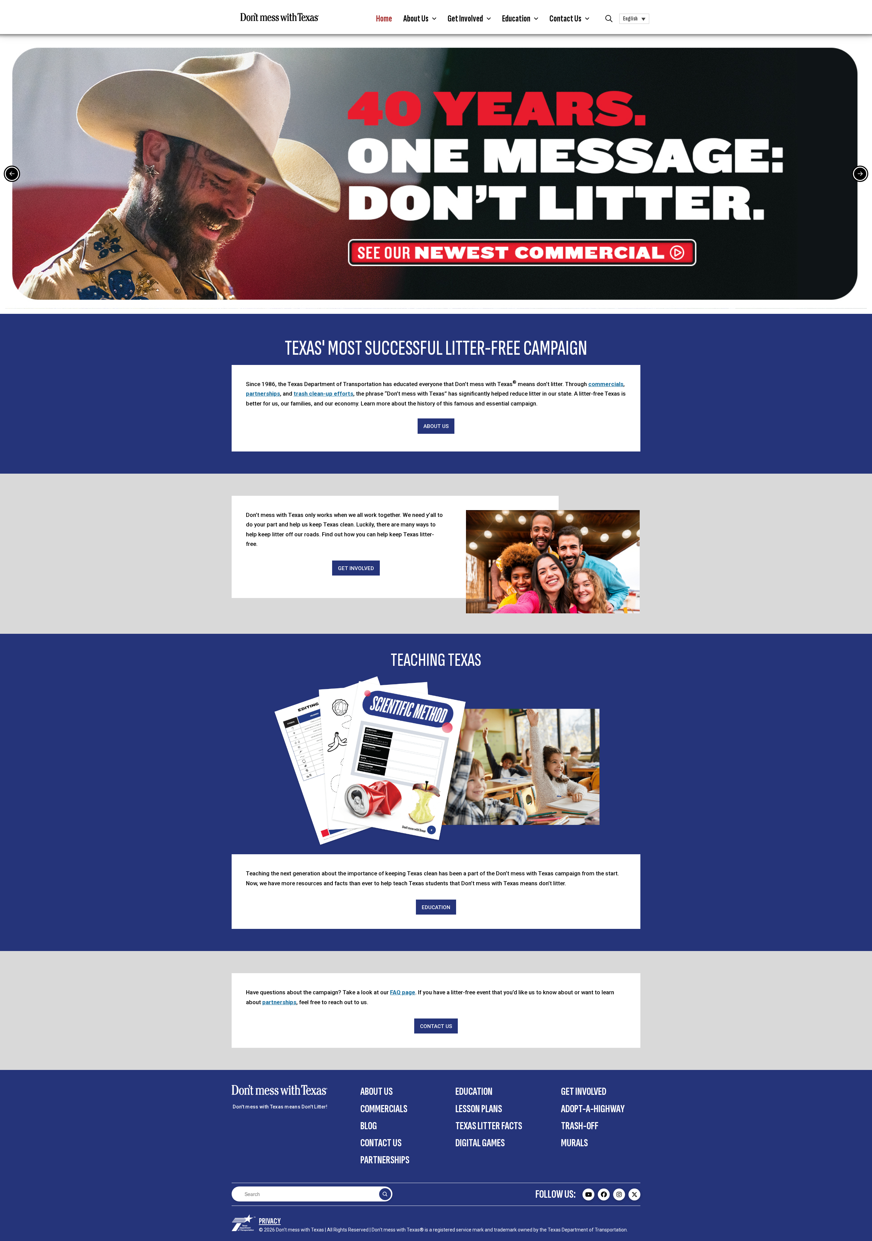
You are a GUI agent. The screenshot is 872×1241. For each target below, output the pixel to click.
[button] (420, 19)
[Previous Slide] (12, 174)
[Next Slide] (860, 174)
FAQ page (402, 992)
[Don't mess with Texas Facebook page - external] (604, 1194)
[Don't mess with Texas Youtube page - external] (588, 1194)
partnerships (263, 393)
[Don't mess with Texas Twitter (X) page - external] (634, 1194)
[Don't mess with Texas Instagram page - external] (619, 1194)
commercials (605, 384)
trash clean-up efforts (323, 393)
